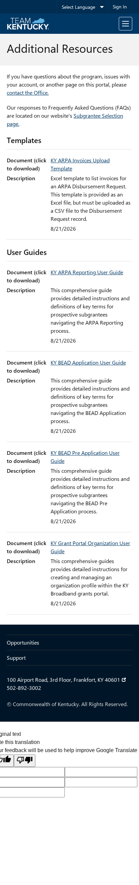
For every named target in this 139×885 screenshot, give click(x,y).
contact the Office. (28, 92)
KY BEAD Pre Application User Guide (85, 456)
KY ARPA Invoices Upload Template (80, 164)
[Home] (28, 24)
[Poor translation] (24, 760)
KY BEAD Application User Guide (88, 362)
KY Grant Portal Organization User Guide (90, 547)
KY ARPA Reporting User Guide (87, 272)
